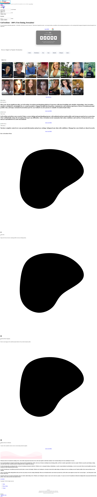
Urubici (29, 52)
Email (12, 18)
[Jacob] (42, 70)
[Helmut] (66, 70)
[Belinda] (31, 87)
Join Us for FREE (48, 122)
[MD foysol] (7, 87)
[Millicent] (54, 70)
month (4, 10)
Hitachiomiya (36, 52)
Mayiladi (54, 52)
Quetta (67, 52)
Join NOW (47, 29)
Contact (4, 488)
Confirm (5, 19)
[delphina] (42, 87)
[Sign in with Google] (53, 29)
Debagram (61, 52)
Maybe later (48, 258)
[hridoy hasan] (89, 70)
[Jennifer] (54, 87)
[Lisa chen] (66, 87)
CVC (12, 12)
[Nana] (19, 70)
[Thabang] (78, 70)
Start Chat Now (48, 97)
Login (3, 5)
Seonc (48, 52)
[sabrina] (19, 87)
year (4, 11)
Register (3, 6)
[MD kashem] (78, 87)
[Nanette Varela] (7, 70)
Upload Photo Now (49, 256)
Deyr (43, 52)
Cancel (2, 19)
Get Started (2, 478)
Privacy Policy (5, 486)
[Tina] (31, 70)
